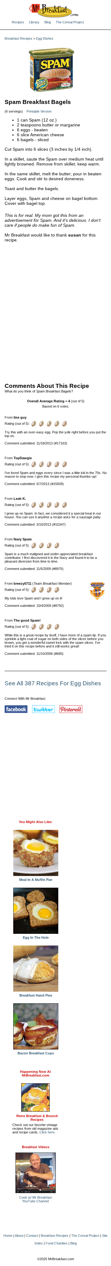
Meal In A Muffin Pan (35, 880)
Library (34, 22)
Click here (47, 1132)
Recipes (18, 22)
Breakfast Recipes (18, 38)
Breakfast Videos (35, 1147)
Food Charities (57, 1243)
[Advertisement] (55, 311)
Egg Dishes (44, 38)
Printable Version (39, 111)
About (19, 1235)
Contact (32, 1235)
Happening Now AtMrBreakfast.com (35, 1073)
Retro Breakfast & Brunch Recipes (37, 1117)
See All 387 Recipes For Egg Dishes (53, 683)
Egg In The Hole (36, 937)
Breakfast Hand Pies (35, 995)
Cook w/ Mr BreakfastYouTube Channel (35, 1199)
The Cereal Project (70, 22)
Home (7, 1235)
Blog (47, 22)
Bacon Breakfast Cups (36, 1053)
